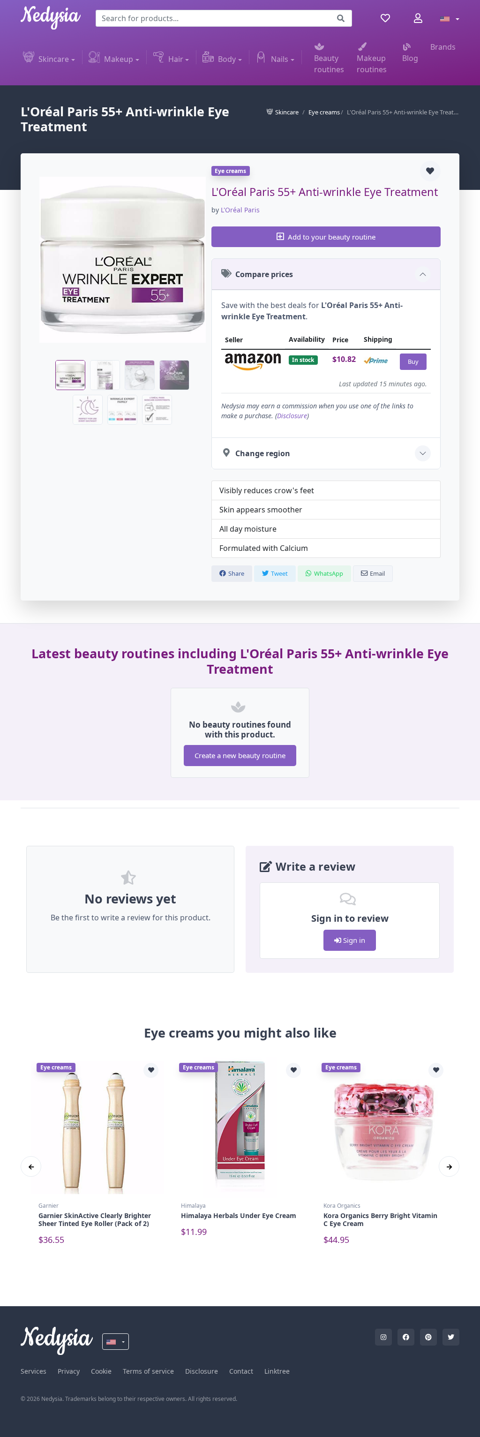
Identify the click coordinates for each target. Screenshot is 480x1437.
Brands (443, 47)
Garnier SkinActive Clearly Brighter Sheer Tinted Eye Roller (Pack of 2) (94, 1219)
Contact (241, 1371)
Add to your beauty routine (331, 236)
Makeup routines (372, 64)
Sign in (353, 940)
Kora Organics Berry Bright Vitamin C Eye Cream (380, 1219)
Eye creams (324, 112)
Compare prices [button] (264, 274)
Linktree (277, 1371)
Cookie (101, 1371)
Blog (410, 58)
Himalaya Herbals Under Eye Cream (238, 1215)
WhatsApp (328, 573)
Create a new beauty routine (240, 755)
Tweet (279, 573)
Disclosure (292, 415)
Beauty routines (329, 64)
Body (227, 59)
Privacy (69, 1371)
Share (236, 573)
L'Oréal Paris (240, 209)
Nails (279, 59)
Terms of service (148, 1371)
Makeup (118, 59)
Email (377, 573)
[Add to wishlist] (430, 171)
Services (33, 1371)
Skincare (53, 59)
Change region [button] (262, 453)
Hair (175, 59)
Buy (413, 361)
